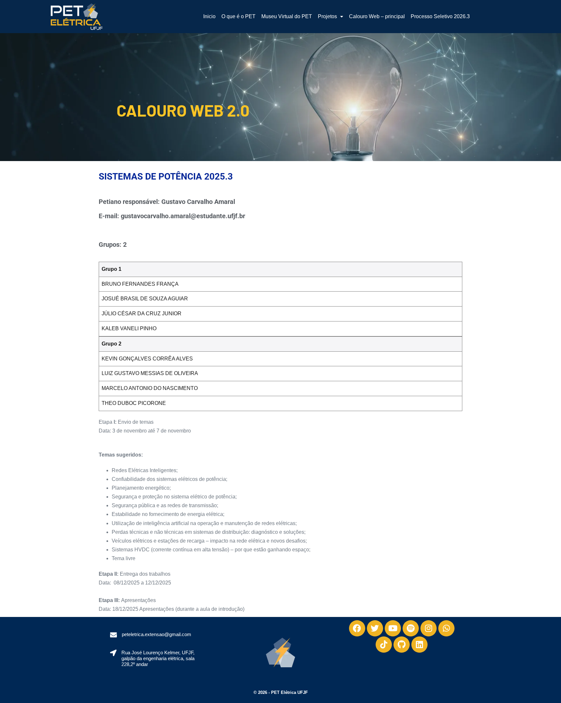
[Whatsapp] (446, 628)
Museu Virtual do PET (286, 16)
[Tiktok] (384, 644)
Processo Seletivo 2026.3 (440, 16)
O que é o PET (238, 16)
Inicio (209, 16)
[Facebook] (357, 628)
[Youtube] (393, 628)
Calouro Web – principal (377, 16)
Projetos (327, 16)
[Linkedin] (419, 644)
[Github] (401, 644)
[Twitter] (375, 628)
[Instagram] (428, 628)
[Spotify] (411, 628)
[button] (330, 16)
